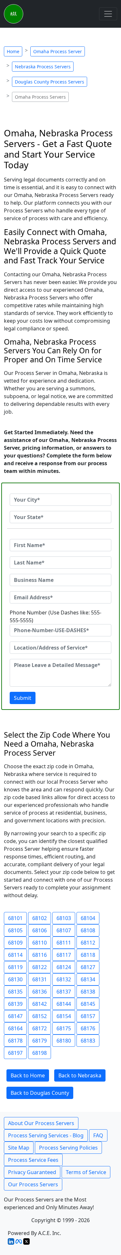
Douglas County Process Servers (49, 82)
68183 (88, 1040)
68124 (63, 967)
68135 (15, 991)
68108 (88, 930)
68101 (15, 918)
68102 (39, 918)
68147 (15, 1016)
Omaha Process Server (57, 51)
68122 (39, 967)
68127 (88, 967)
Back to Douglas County (40, 1092)
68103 (63, 918)
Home (13, 51)
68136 (39, 991)
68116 (39, 954)
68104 (88, 918)
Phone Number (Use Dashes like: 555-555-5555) (55, 616)
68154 (63, 1016)
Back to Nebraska (79, 1075)
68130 (15, 979)
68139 (15, 1003)
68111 (63, 942)
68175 (63, 1028)
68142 (39, 1003)
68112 (88, 942)
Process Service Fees (33, 1159)
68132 (63, 979)
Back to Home (28, 1075)
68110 (39, 942)
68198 (39, 1052)
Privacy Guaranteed (32, 1172)
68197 (15, 1052)
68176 (88, 1028)
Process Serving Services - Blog (46, 1135)
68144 (63, 1003)
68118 (88, 954)
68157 (88, 1016)
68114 (15, 954)
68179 (39, 1040)
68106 (39, 930)
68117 (63, 954)
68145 (88, 1003)
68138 (88, 991)
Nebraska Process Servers (43, 67)
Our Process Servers (33, 1184)
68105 (15, 930)
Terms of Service (86, 1172)
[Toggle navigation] (108, 13)
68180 (63, 1040)
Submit (22, 697)
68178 (15, 1040)
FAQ (98, 1135)
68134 (88, 979)
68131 (39, 979)
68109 (15, 942)
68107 (63, 930)
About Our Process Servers (41, 1123)
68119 (15, 967)
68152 (39, 1016)
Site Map (18, 1147)
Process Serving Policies (68, 1147)
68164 (15, 1028)
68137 (63, 991)
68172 (39, 1028)
